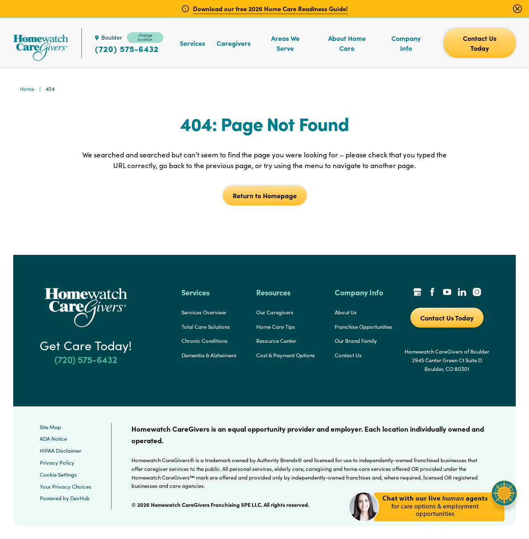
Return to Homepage (265, 195)
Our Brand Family (356, 340)
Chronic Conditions (204, 340)
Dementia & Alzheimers (208, 355)
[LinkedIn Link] (462, 293)
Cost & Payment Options (285, 355)
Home (27, 89)
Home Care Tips (275, 326)
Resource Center (276, 340)
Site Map (50, 427)
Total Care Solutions (205, 326)
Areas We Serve (285, 42)
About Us (346, 312)
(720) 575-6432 (127, 49)
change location (145, 37)
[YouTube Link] (447, 293)
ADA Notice (53, 438)
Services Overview (203, 312)
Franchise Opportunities (363, 326)
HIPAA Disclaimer (60, 450)
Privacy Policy (57, 462)
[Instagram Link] (477, 293)
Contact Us (348, 355)
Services (192, 42)
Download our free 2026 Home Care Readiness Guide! (270, 8)
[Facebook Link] (432, 293)
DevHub (80, 498)
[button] (433, 526)
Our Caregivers (274, 312)
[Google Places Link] (417, 293)
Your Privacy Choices (65, 486)
